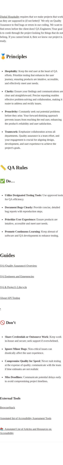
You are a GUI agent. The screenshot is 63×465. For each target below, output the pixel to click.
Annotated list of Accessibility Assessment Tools (25, 418)
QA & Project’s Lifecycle (13, 287)
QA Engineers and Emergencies (17, 276)
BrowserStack (7, 407)
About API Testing (10, 298)
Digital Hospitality (9, 16)
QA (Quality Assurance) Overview (18, 265)
